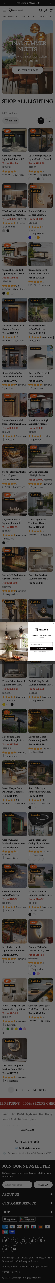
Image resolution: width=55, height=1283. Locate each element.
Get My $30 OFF (41, 648)
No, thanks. (41, 654)
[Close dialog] (53, 623)
